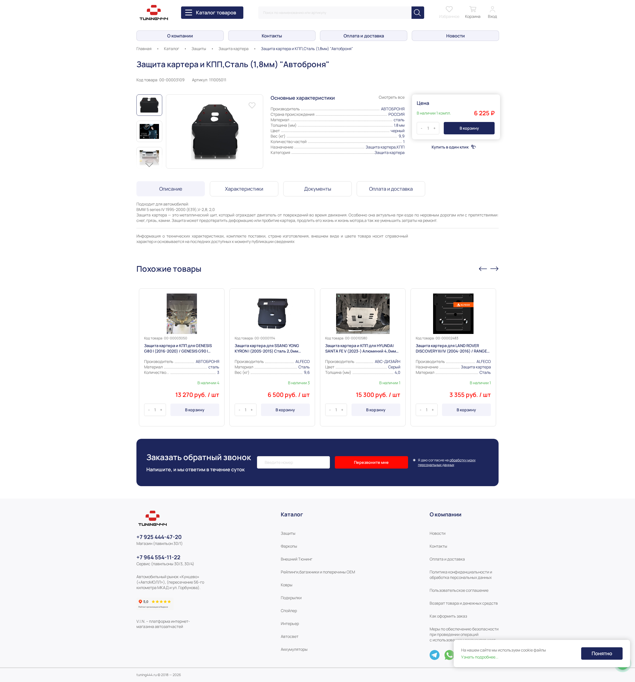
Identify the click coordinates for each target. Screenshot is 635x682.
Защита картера (234, 48)
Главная (144, 48)
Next (149, 165)
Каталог (171, 48)
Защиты (198, 48)
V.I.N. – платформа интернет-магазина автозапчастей (163, 624)
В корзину (194, 410)
